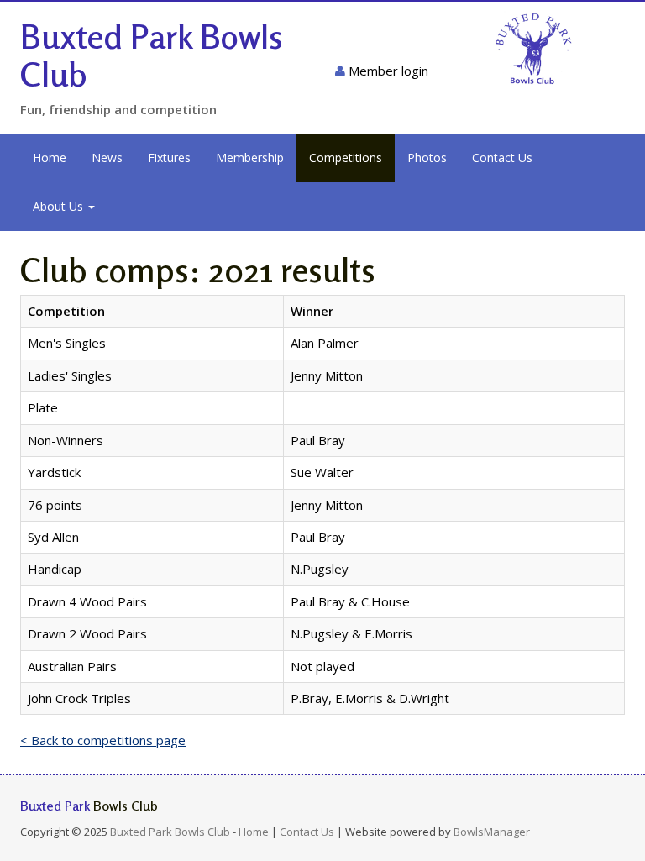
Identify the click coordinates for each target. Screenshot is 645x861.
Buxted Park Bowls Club (151, 55)
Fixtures (169, 157)
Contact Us (502, 157)
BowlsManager (492, 831)
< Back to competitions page (103, 740)
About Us (60, 206)
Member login (386, 70)
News (107, 157)
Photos (427, 157)
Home (49, 157)
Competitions (345, 157)
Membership (250, 157)
